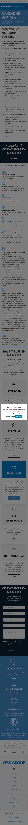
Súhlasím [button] (18, 416)
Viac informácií (10, 416)
